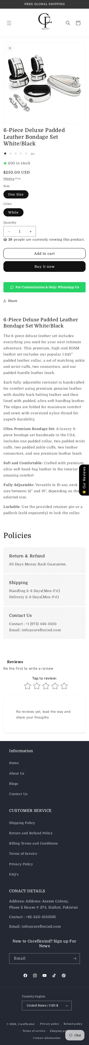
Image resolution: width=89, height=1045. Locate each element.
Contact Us (18, 794)
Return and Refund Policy (30, 833)
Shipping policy (60, 1031)
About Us (16, 773)
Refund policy (73, 1023)
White (13, 212)
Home (14, 763)
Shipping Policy (22, 823)
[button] (9, 23)
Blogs (13, 783)
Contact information (46, 1038)
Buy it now (44, 267)
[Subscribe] (75, 958)
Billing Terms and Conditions (33, 843)
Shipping (9, 178)
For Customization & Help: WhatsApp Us (47, 287)
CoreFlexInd (26, 1024)
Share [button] (13, 301)
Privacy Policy (21, 864)
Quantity (9, 222)
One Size (16, 194)
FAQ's (14, 874)
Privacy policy (49, 1023)
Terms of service (34, 1031)
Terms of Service (23, 853)
